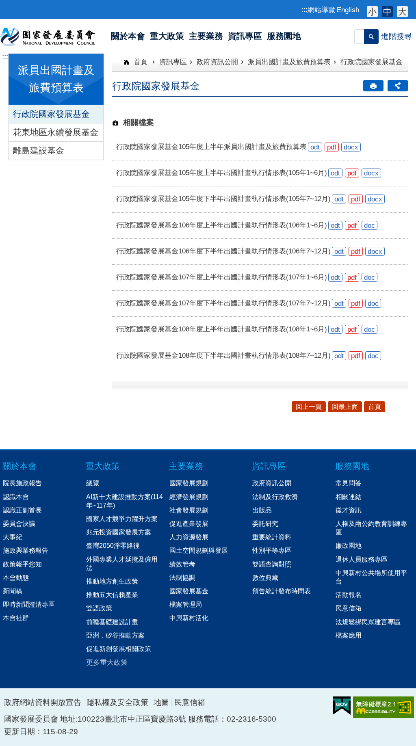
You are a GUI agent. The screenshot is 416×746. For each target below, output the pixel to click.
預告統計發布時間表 (281, 591)
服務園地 (352, 466)
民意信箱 (349, 608)
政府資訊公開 (217, 62)
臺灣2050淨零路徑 (113, 545)
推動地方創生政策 (112, 581)
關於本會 (19, 466)
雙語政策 (99, 608)
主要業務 (186, 466)
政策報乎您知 (22, 564)
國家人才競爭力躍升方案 (122, 518)
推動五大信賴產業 (112, 594)
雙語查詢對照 (271, 564)
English (348, 10)
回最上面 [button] (345, 406)
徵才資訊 (349, 510)
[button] (371, 36)
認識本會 (16, 496)
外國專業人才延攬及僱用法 (122, 563)
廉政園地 (349, 545)
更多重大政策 (107, 662)
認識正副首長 (22, 510)
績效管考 (182, 564)
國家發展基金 (188, 591)
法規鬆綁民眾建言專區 (368, 621)
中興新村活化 (188, 617)
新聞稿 (12, 591)
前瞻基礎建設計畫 (112, 621)
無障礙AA (383, 707)
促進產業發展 (188, 523)
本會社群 (16, 617)
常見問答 (349, 483)
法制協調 (182, 577)
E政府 (342, 705)
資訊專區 (173, 62)
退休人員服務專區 (362, 559)
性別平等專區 (271, 550)
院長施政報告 (22, 483)
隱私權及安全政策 (117, 702)
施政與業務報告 (25, 550)
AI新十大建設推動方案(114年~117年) (124, 501)
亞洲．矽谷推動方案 (115, 635)
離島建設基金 (38, 150)
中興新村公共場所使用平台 (371, 577)
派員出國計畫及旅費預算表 (289, 62)
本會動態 (16, 577)
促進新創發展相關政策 (118, 648)
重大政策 (103, 466)
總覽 (92, 483)
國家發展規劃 (188, 483)
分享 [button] (398, 85)
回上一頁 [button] (309, 406)
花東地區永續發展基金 (55, 132)
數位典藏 (265, 577)
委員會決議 (19, 523)
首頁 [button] (374, 406)
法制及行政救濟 (275, 496)
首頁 (139, 62)
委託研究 (265, 523)
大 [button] (402, 11)
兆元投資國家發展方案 (118, 532)
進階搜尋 (396, 36)
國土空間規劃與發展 (198, 550)
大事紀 (12, 537)
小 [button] (372, 11)
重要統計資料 (271, 537)
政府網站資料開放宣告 (42, 702)
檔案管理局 (185, 604)
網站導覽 (321, 10)
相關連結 (349, 496)
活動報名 (349, 594)
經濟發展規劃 (188, 496)
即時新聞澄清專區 (29, 604)
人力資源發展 (188, 537)
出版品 (262, 510)
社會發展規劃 (188, 510)
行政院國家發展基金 (51, 114)
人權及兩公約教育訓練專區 (371, 528)
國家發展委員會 (48, 36)
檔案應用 (349, 635)
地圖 (161, 702)
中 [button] (387, 11)
